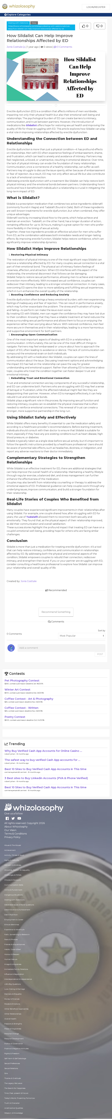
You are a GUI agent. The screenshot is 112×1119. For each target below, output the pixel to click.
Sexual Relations (11, 1068)
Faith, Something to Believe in (17, 934)
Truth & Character (12, 1103)
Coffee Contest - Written (21, 707)
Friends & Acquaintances (14, 944)
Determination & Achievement (17, 910)
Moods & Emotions (12, 1004)
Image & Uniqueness (12, 964)
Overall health (10, 1019)
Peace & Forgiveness (12, 1029)
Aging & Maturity (11, 860)
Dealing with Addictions (18, 23)
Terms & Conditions (15, 833)
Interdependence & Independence (18, 979)
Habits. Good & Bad (12, 949)
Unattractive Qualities (13, 1108)
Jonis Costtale (15, 47)
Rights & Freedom (11, 1053)
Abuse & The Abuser (12, 845)
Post (100, 654)
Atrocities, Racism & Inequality (17, 870)
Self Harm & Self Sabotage (15, 1058)
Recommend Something (56, 612)
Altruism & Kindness (12, 865)
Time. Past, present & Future (16, 1093)
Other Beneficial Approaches (16, 1009)
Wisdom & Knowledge (13, 1113)
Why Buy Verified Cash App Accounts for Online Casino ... (43, 751)
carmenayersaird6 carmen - (16, 772)
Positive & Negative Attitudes (16, 1048)
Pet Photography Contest (22, 680)
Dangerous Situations (13, 895)
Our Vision (10, 830)
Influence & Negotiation (14, 974)
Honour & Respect (11, 954)
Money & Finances (11, 999)
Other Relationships (12, 1014)
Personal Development (14, 1038)
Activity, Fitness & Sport (14, 855)
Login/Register (95, 7)
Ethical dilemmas (11, 924)
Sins (6, 1073)
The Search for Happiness (14, 1088)
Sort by (101, 630)
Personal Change (11, 1034)
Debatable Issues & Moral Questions (19, 905)
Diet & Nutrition (11, 915)
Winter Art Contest (17, 689)
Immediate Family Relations (16, 969)
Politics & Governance (13, 1043)
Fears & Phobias (11, 939)
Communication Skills (13, 885)
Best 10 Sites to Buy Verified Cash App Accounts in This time (45, 769)
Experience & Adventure (14, 929)
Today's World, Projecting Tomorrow (19, 1098)
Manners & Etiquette (12, 994)
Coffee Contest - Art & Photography (29, 698)
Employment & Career (13, 919)
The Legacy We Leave (13, 1083)
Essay (34, 23)
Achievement (10, 850)
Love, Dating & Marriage (14, 989)
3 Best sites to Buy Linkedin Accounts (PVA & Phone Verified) (46, 778)
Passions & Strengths (13, 1024)
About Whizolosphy (16, 826)
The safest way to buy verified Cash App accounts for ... (42, 760)
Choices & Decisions (12, 880)
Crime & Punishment (13, 890)
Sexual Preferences (12, 1063)
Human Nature (10, 959)
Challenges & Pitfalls (12, 875)
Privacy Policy (12, 837)
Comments (64, 47)
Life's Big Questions (12, 984)
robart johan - (11, 754)
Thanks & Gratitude (12, 1078)
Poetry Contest (15, 717)
